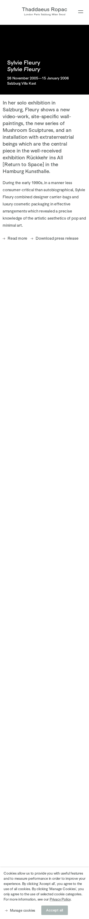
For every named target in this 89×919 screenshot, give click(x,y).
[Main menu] (80, 12)
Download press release (57, 238)
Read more (17, 238)
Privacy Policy (60, 899)
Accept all (54, 910)
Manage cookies (22, 910)
